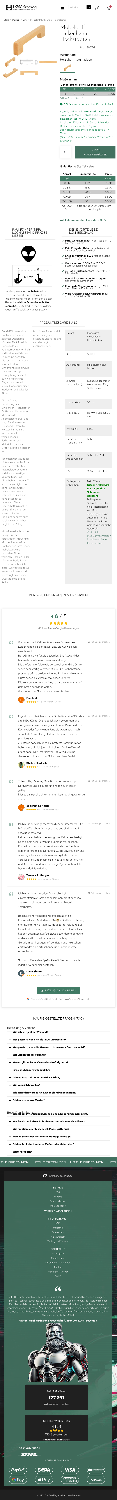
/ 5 (56, 1430)
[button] (62, 8)
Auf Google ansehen (100, 641)
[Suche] (89, 7)
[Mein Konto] (97, 8)
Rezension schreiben (60, 990)
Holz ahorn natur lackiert (76, 59)
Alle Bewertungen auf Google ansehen (60, 999)
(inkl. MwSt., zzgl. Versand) (71, 98)
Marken (16, 19)
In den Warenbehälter (95, 152)
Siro (25, 19)
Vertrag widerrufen (58, 1211)
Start (6, 19)
